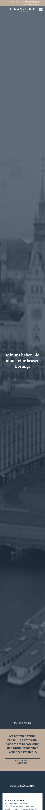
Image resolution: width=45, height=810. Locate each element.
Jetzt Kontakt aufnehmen (22, 762)
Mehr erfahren (22, 723)
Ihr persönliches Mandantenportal (25, 1)
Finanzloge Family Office (13, 8)
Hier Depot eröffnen (31, 4)
